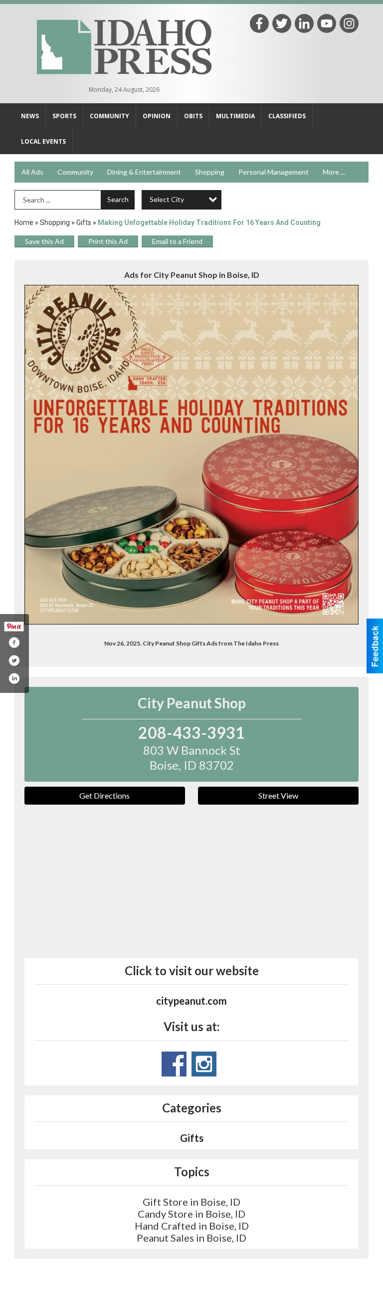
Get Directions (104, 795)
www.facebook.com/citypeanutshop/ (174, 1064)
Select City (167, 199)
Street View (278, 795)
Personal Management (273, 172)
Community (75, 172)
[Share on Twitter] (13, 660)
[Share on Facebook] (13, 642)
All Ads (32, 172)
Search (118, 199)
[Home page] (124, 45)
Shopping (209, 172)
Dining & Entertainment (144, 172)
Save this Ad (44, 241)
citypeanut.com (191, 1001)
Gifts (83, 222)
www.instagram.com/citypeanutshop (204, 1064)
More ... (334, 172)
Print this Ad (108, 241)
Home (23, 222)
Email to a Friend (177, 241)
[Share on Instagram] (13, 678)
